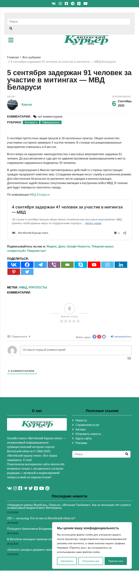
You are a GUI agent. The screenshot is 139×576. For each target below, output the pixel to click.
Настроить (67, 561)
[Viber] (54, 265)
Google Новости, (79, 246)
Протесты (38, 287)
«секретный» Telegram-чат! (26, 250)
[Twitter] (27, 272)
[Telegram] (40, 265)
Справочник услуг (87, 424)
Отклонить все (90, 561)
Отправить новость (88, 433)
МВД (23, 287)
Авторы (80, 429)
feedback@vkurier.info (48, 459)
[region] (92, 545)
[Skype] (80, 265)
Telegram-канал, (102, 246)
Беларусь (31, 122)
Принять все (115, 561)
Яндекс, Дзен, (56, 246)
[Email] (67, 265)
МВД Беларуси (40, 194)
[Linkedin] (121, 265)
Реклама (81, 443)
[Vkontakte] (13, 265)
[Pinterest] (13, 272)
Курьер (27, 104)
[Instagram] (107, 265)
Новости (81, 420)
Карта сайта (83, 438)
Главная (13, 57)
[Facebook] (27, 265)
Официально (51, 122)
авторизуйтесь (122, 336)
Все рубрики (31, 57)
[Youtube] (94, 265)
